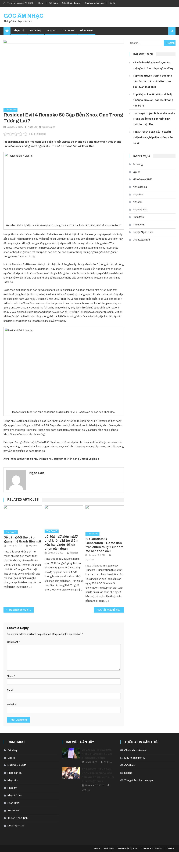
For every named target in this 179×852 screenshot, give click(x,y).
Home (41, 3)
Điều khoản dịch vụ (71, 3)
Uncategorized (141, 239)
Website (11, 704)
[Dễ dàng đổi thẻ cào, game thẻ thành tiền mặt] (23, 516)
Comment (13, 642)
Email (11, 690)
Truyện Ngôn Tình (143, 232)
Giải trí (51, 30)
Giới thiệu (53, 3)
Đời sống (35, 30)
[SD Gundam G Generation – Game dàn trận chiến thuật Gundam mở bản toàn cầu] (104, 517)
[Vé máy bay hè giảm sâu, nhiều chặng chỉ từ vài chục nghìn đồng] (71, 753)
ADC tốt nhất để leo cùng (110, 610)
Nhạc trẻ (18, 30)
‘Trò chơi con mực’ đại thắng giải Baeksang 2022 (21, 610)
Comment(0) (49, 127)
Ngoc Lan (32, 127)
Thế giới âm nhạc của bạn (138, 780)
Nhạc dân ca (140, 187)
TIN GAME (68, 30)
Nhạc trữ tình (140, 209)
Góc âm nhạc (23, 16)
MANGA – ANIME (142, 179)
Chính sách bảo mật (94, 3)
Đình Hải (108, 762)
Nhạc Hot (138, 194)
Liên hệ (112, 3)
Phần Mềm (86, 30)
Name (11, 676)
